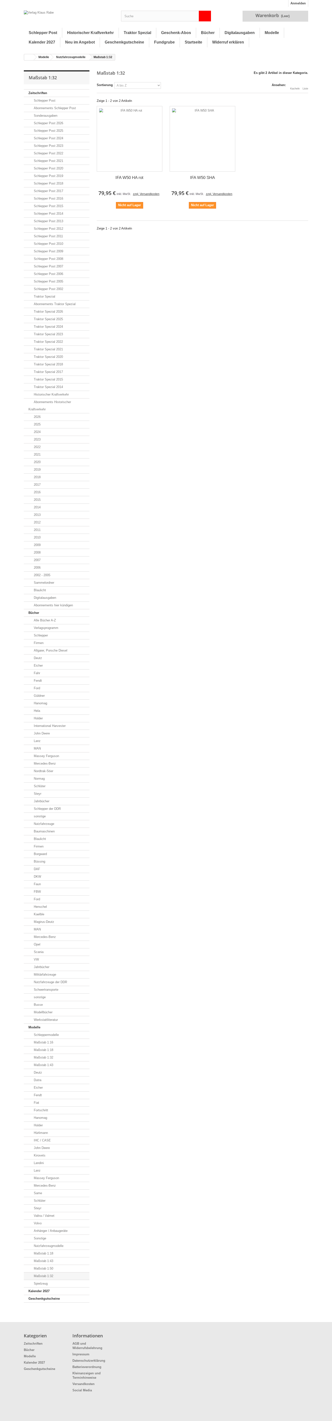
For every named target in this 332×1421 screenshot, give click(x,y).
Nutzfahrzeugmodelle (71, 57)
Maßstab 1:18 (43, 1050)
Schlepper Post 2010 (48, 244)
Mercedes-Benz (44, 763)
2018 (37, 477)
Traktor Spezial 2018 (48, 364)
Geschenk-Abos (176, 33)
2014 (37, 507)
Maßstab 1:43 (43, 1065)
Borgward (40, 854)
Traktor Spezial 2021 (48, 349)
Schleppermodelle (46, 1035)
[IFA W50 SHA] (202, 138)
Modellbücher (42, 1012)
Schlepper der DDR (47, 809)
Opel (36, 944)
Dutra (37, 1080)
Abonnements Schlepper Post (54, 108)
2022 (37, 447)
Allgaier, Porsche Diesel (50, 650)
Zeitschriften (37, 93)
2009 (37, 545)
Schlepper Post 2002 (48, 289)
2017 (37, 484)
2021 (37, 454)
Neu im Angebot (80, 42)
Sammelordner (43, 582)
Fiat (36, 1102)
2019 (37, 469)
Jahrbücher (41, 801)
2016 (37, 492)
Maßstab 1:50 (43, 1268)
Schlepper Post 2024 (48, 138)
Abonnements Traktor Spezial (54, 304)
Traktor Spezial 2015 (48, 379)
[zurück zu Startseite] (29, 57)
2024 (37, 432)
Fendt (37, 680)
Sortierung (105, 85)
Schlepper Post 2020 (48, 168)
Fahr (36, 673)
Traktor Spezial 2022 (48, 342)
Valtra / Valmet (43, 1216)
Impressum (80, 1354)
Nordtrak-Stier (43, 771)
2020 (37, 462)
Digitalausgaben (240, 33)
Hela (36, 711)
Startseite (193, 42)
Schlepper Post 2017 (48, 191)
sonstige (39, 816)
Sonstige (39, 1238)
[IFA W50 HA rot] (129, 138)
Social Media (82, 1390)
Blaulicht (39, 590)
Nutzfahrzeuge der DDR (50, 982)
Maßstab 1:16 (43, 1042)
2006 (37, 567)
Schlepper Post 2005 (48, 281)
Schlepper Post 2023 (48, 146)
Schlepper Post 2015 (48, 206)
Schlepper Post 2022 (48, 153)
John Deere (41, 733)
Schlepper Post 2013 (48, 221)
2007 (37, 560)
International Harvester (49, 726)
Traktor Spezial (137, 33)
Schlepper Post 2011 (48, 236)
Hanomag (40, 703)
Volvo (37, 1223)
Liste (305, 88)
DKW (37, 876)
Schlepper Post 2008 (48, 259)
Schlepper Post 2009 (48, 251)
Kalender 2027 (42, 42)
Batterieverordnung (86, 1367)
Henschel (40, 907)
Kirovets (39, 1155)
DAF (36, 869)
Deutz (37, 658)
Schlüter (39, 786)
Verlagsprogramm (45, 628)
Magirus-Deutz (43, 922)
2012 (37, 522)
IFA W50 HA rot (129, 177)
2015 (37, 500)
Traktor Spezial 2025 (48, 319)
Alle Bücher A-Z (44, 620)
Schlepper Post (43, 33)
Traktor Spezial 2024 (48, 326)
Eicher (38, 665)
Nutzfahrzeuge (43, 824)
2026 (37, 417)
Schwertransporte (45, 989)
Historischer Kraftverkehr (90, 33)
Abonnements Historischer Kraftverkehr (49, 405)
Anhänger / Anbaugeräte (50, 1231)
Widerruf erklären (228, 42)
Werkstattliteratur (45, 1020)
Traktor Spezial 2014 (48, 387)
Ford (36, 688)
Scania (38, 952)
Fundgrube (164, 42)
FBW (37, 891)
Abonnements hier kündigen (53, 605)
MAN (37, 748)
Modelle (272, 33)
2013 (37, 515)
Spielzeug (40, 1283)
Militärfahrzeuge (44, 974)
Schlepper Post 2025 (48, 130)
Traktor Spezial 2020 (48, 357)
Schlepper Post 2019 (48, 176)
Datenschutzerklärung (88, 1360)
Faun (37, 884)
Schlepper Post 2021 (48, 161)
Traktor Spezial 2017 (48, 372)
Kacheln (295, 88)
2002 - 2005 (41, 575)
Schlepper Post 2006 (48, 274)
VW (36, 959)
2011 (37, 530)
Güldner (39, 695)
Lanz (37, 741)
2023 (37, 439)
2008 (37, 552)
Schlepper (40, 635)
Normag (39, 778)
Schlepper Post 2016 (48, 198)
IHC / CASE (42, 1140)
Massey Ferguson (46, 756)
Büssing (39, 861)
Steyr (37, 793)
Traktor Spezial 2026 (48, 311)
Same (37, 1193)
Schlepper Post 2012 (48, 228)
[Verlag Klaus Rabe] (69, 17)
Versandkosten (83, 1384)
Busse (38, 1004)
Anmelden (298, 3)
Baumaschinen (44, 831)
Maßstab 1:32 (43, 1057)
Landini (38, 1163)
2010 (37, 537)
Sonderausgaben (45, 115)
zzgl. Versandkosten (146, 194)
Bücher (208, 33)
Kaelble (38, 914)
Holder (38, 718)
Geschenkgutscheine (124, 42)
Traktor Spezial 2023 (48, 334)
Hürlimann (40, 1133)
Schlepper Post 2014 (48, 213)
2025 (37, 424)
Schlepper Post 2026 (48, 123)
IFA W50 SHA (202, 177)
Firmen (38, 643)
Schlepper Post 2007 (48, 266)
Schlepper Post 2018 (48, 183)
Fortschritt (40, 1110)
